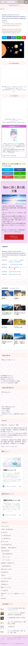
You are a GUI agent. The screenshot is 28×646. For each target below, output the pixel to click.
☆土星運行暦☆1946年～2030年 (16, 617)
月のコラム (5, 526)
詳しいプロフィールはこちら (10, 155)
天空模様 (4, 584)
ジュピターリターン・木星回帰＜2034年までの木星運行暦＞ (16, 261)
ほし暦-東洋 (5, 538)
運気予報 (4, 581)
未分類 (3, 598)
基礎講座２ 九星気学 (7, 563)
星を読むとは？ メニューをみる (14, 237)
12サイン (6, 557)
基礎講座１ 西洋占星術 (8, 547)
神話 (3, 575)
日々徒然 (4, 590)
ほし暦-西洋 (6, 535)
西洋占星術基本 (7, 553)
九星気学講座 (6, 566)
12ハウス (6, 560)
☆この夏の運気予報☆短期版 (15, 264)
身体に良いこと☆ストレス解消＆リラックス (13, 594)
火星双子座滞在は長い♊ (14, 271)
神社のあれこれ (6, 569)
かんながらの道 (6, 578)
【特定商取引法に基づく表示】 (14, 639)
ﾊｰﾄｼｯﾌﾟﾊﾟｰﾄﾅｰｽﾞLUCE (11, 643)
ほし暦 (4, 532)
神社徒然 (4, 572)
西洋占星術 (5, 550)
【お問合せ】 (21, 2)
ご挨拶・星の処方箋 (7, 529)
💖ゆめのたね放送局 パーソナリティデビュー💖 (17, 268)
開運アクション (6, 587)
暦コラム (4, 541)
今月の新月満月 (6, 544)
